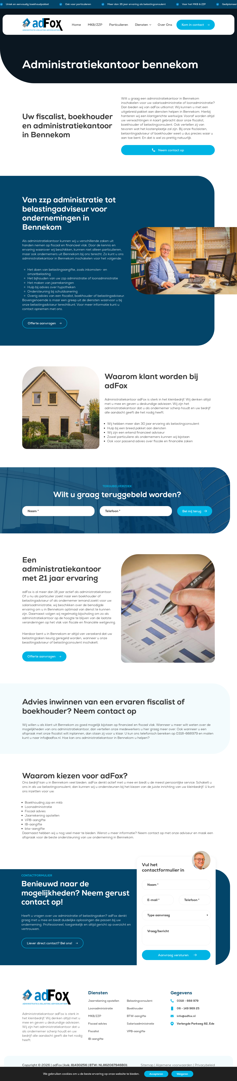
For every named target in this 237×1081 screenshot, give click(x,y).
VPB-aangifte (136, 1031)
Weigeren (182, 1073)
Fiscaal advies (97, 1023)
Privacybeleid (205, 1065)
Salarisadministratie (140, 1023)
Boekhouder (135, 1008)
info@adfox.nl (186, 1016)
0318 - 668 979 (187, 1001)
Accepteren (156, 1073)
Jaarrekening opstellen (103, 1001)
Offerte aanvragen (42, 323)
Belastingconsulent (139, 1001)
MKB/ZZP (94, 1016)
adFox (57, 1065)
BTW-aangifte (136, 1016)
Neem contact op (171, 150)
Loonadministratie (100, 1008)
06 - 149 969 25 (188, 1008)
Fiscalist (93, 1031)
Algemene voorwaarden (174, 1065)
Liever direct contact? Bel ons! (49, 943)
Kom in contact (193, 25)
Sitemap (147, 1065)
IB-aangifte (95, 1039)
